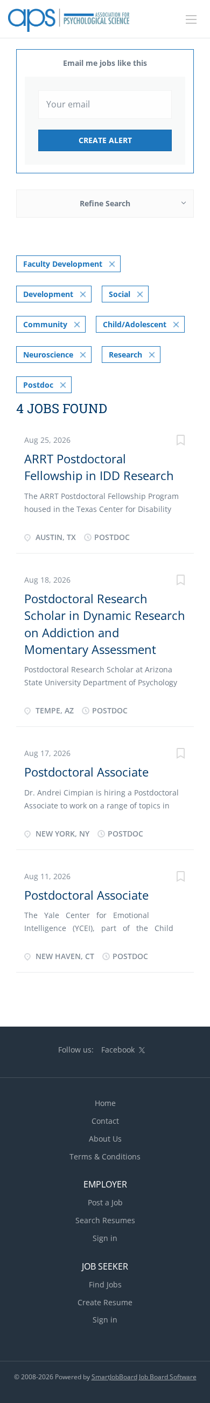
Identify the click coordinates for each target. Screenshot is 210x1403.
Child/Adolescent (134, 324)
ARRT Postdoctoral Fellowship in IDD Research (99, 466)
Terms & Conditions (105, 1156)
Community (45, 324)
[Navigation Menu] (191, 19)
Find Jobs (105, 1284)
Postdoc (38, 385)
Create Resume (105, 1302)
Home (105, 1103)
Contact (105, 1121)
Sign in (105, 1238)
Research (125, 354)
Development (48, 294)
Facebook (118, 1049)
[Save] (180, 441)
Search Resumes (105, 1220)
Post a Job (105, 1202)
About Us (105, 1139)
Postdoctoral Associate (86, 772)
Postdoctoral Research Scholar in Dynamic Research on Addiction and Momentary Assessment (104, 623)
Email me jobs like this (105, 63)
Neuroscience (48, 354)
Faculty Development (62, 264)
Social (119, 294)
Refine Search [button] (105, 203)
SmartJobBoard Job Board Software (144, 1376)
